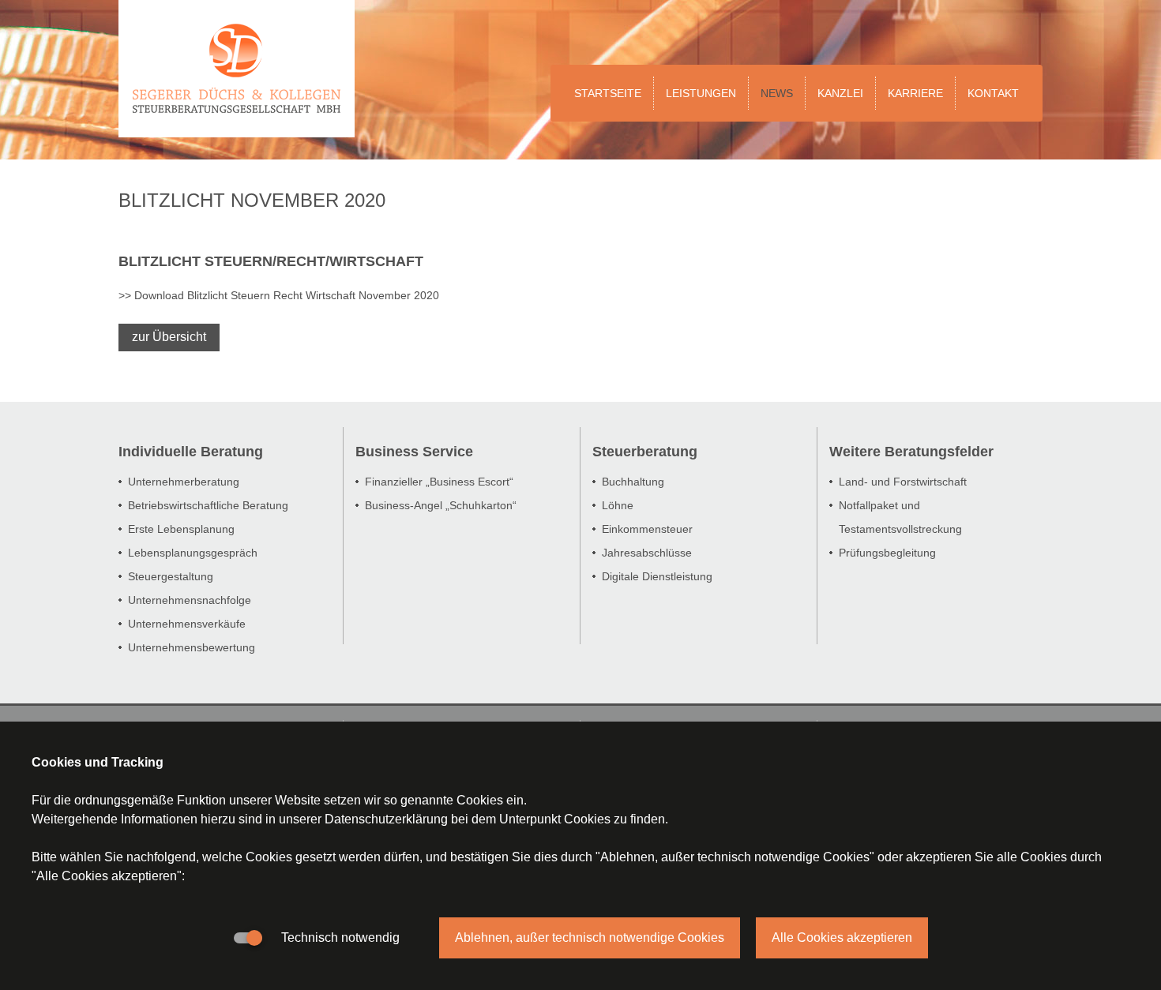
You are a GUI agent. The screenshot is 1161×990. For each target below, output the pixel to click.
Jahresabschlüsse (647, 552)
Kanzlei (840, 93)
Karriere (915, 93)
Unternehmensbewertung (191, 647)
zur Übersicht (169, 336)
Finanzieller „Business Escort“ (439, 481)
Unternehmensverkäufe (187, 623)
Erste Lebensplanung (181, 529)
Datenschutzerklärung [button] (386, 819)
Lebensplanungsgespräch (192, 552)
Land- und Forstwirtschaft (903, 481)
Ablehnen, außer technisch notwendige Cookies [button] (589, 937)
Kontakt (993, 93)
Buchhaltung (633, 481)
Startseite (607, 93)
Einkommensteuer (647, 529)
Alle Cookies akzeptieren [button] (842, 937)
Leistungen (701, 93)
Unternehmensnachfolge (189, 600)
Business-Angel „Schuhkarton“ (441, 505)
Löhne (617, 505)
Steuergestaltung (170, 576)
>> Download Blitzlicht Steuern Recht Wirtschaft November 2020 (278, 295)
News (777, 93)
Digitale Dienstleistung (657, 576)
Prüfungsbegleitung (887, 552)
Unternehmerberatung (183, 481)
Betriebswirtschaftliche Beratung (208, 505)
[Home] (236, 9)
